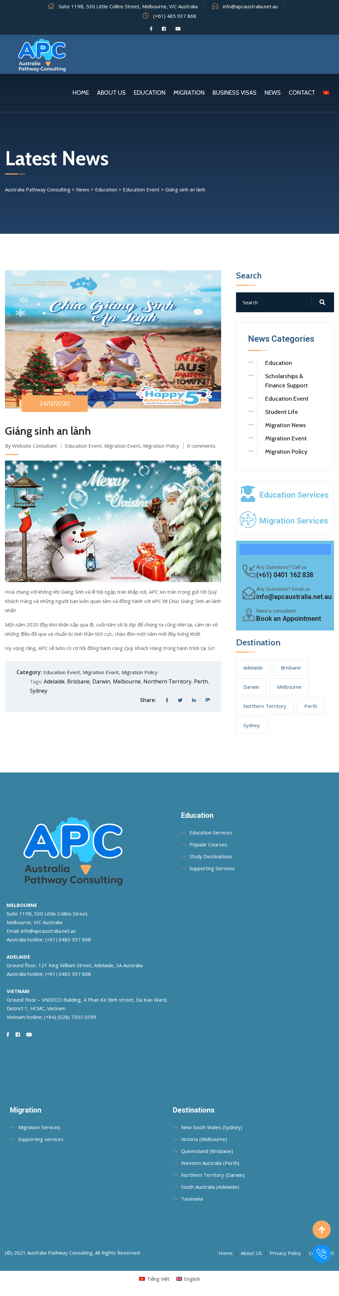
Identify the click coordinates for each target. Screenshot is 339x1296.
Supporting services (41, 1139)
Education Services (294, 495)
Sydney (38, 690)
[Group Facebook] (164, 28)
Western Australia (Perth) (210, 1163)
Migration (189, 92)
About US (251, 1253)
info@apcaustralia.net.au (250, 6)
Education (150, 92)
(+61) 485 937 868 (174, 16)
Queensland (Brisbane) (207, 1151)
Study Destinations (210, 856)
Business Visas (235, 92)
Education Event (83, 445)
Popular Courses (208, 844)
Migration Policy (161, 445)
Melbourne (127, 681)
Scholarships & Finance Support (286, 381)
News (273, 92)
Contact (302, 92)
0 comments (201, 445)
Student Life (281, 412)
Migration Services (293, 520)
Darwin (101, 681)
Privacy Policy (285, 1253)
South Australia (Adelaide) (210, 1186)
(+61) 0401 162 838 (284, 575)
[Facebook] (151, 28)
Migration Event (122, 445)
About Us (111, 92)
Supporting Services (212, 868)
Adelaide (54, 681)
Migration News (285, 425)
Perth (201, 681)
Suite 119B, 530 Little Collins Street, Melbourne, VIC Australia (128, 6)
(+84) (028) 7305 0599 (70, 1017)
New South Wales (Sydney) (211, 1127)
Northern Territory (167, 681)
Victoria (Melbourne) (204, 1139)
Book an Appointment (288, 618)
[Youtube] (178, 28)
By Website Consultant (31, 445)
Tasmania (192, 1198)
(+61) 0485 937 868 (68, 939)
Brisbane (78, 681)
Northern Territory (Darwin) (213, 1174)
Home (81, 92)
